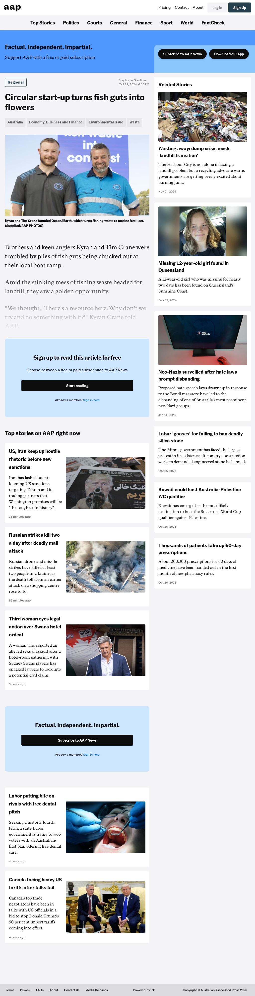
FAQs (40, 990)
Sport (166, 22)
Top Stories (42, 22)
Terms (10, 990)
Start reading (77, 385)
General (118, 22)
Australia (15, 121)
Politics (71, 22)
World (187, 22)
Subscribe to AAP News (182, 53)
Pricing (164, 7)
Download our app (229, 53)
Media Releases (96, 990)
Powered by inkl (144, 990)
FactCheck (213, 22)
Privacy (25, 990)
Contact (182, 7)
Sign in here (91, 400)
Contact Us (71, 990)
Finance (143, 22)
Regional (16, 82)
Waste (134, 121)
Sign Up (239, 7)
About (198, 7)
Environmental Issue (106, 121)
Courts (94, 22)
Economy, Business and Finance (55, 121)
